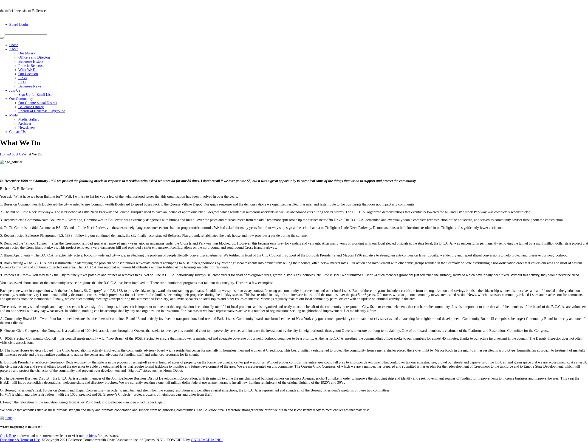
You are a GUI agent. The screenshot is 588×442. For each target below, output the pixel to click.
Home (13, 45)
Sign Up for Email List (34, 94)
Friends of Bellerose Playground (41, 111)
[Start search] (2, 38)
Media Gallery (28, 119)
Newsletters (26, 128)
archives (91, 436)
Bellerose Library (31, 107)
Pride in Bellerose (31, 66)
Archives (24, 123)
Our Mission (27, 53)
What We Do (27, 70)
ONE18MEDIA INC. (207, 440)
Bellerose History (31, 61)
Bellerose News (29, 86)
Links (22, 78)
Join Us (14, 90)
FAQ (22, 82)
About (13, 49)
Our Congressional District (37, 103)
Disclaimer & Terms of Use (20, 440)
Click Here (8, 436)
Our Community (21, 99)
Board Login (18, 24)
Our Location (28, 74)
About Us (16, 154)
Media (13, 115)
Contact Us (17, 132)
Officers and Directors (34, 57)
